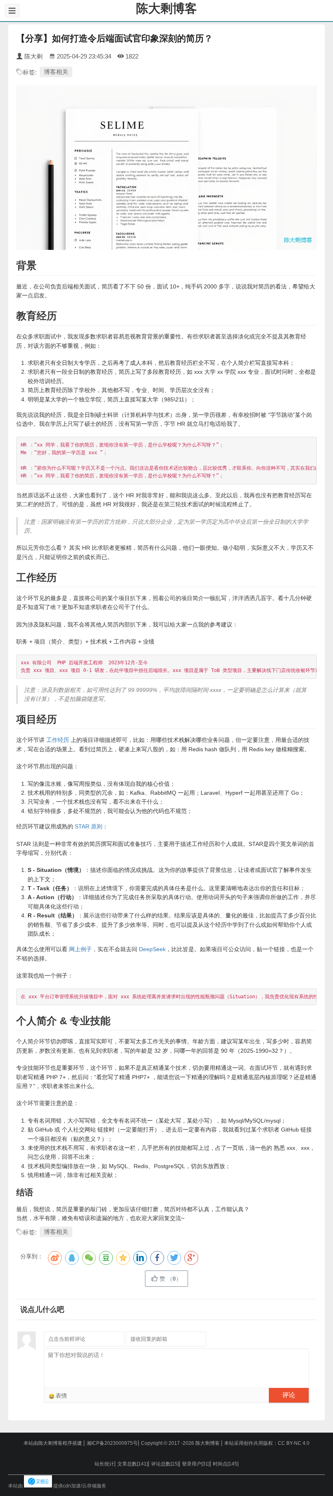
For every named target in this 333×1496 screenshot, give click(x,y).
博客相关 (56, 71)
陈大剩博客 (166, 8)
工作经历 (57, 740)
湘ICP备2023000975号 (112, 1443)
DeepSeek (152, 949)
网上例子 (80, 949)
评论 (288, 1395)
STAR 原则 (88, 826)
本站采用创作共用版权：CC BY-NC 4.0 (266, 1443)
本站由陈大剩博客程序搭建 (53, 1443)
